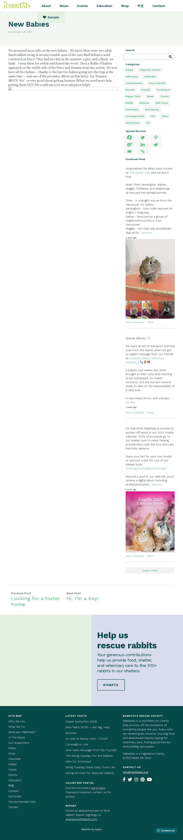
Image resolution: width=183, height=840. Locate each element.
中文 (140, 6)
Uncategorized (135, 116)
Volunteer (14, 759)
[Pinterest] (156, 137)
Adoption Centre (150, 69)
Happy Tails (133, 96)
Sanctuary (132, 109)
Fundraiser (163, 89)
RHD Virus (162, 102)
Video (165, 116)
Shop (125, 6)
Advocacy (132, 76)
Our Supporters (18, 742)
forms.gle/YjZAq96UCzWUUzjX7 (146, 468)
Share (150, 322)
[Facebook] (129, 137)
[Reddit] (156, 144)
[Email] (129, 151)
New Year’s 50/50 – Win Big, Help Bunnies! (88, 730)
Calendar (150, 76)
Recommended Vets (22, 801)
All (148, 122)
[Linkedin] (142, 144)
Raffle (129, 102)
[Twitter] (142, 137)
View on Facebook (135, 322)
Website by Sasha (91, 829)
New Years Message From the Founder (91, 750)
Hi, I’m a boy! (82, 598)
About (46, 6)
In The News (16, 737)
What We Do (16, 726)
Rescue (144, 102)
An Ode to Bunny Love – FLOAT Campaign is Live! (87, 741)
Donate (130, 89)
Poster (164, 96)
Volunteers (133, 122)
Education (104, 6)
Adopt (129, 69)
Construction (134, 83)
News (64, 6)
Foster (12, 769)
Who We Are (16, 721)
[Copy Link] (142, 151)
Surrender (15, 796)
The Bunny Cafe (139, 172)
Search (130, 50)
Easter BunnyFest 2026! (81, 721)
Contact (158, 6)
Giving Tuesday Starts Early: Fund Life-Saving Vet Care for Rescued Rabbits (91, 770)
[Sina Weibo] (129, 144)
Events (82, 6)
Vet (153, 116)
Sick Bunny (152, 109)
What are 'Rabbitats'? (22, 732)
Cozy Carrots (157, 83)
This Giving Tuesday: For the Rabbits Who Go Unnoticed (89, 758)
